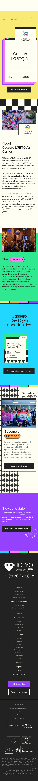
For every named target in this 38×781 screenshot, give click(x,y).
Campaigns (19, 627)
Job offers (19, 630)
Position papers (19, 650)
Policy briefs (19, 647)
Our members (26, 17)
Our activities (19, 591)
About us (19, 587)
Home (4, 17)
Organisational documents (19, 708)
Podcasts (19, 644)
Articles (19, 638)
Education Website (19, 675)
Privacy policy (19, 718)
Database (19, 662)
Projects (19, 667)
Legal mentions (19, 715)
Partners (19, 614)
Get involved (19, 618)
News (19, 671)
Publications (19, 653)
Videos (19, 658)
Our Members (19, 605)
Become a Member (19, 608)
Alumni (19, 611)
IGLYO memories (19, 597)
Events (19, 622)
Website (26, 77)
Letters (19, 641)
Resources (19, 634)
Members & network (14, 17)
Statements (19, 655)
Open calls (19, 624)
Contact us (19, 705)
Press (19, 711)
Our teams (19, 594)
